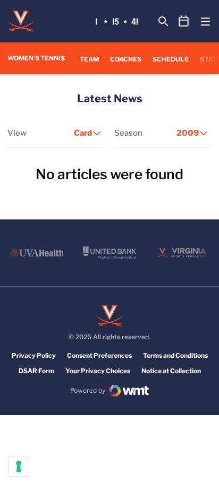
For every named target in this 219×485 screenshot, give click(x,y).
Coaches (125, 59)
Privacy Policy (34, 355)
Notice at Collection (171, 371)
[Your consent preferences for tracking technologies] (19, 466)
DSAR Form (36, 371)
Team (89, 59)
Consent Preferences (99, 355)
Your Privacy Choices (97, 371)
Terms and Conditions (175, 355)
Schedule (171, 59)
